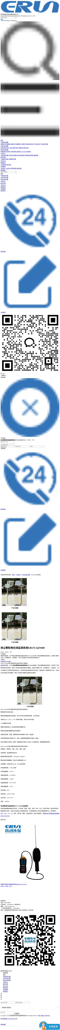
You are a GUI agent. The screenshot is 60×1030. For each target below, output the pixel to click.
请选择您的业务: (5, 1004)
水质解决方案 (12, 159)
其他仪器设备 (34, 155)
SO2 (2, 813)
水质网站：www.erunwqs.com (9, 996)
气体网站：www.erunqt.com (9, 998)
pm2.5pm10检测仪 (26, 151)
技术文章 (8, 164)
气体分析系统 (44, 144)
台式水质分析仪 (14, 148)
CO (11, 813)
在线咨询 (3, 661)
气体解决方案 (4, 159)
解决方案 (3, 157)
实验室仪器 (27, 155)
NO (5, 813)
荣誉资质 (13, 168)
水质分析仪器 (4, 146)
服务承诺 (19, 168)
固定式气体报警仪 (16, 144)
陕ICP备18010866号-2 (44, 1015)
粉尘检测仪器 (4, 149)
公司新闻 (3, 164)
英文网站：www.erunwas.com (9, 1000)
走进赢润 (3, 166)
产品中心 (3, 153)
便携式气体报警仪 (6, 144)
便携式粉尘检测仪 (6, 151)
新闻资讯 (3, 163)
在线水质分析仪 (5, 148)
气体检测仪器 (4, 142)
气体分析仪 (37, 144)
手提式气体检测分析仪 (27, 144)
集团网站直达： (6, 993)
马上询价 (8, 661)
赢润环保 (3, 665)
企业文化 (8, 168)
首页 (2, 140)
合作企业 (3, 161)
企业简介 (3, 168)
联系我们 (3, 170)
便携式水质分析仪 (24, 148)
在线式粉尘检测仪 (16, 151)
